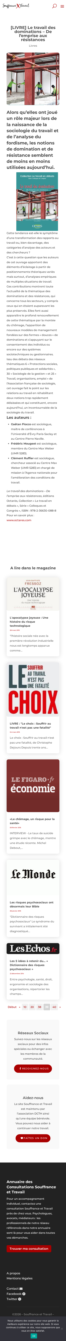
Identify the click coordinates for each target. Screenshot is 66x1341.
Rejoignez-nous (35, 1068)
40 (54, 1007)
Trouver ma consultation (29, 1249)
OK (34, 1336)
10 (25, 1007)
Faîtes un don (35, 1138)
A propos (13, 1273)
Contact (13, 1288)
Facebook (14, 1294)
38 (39, 1007)
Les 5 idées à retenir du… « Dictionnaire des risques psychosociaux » (29, 965)
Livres (33, 45)
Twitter (12, 1299)
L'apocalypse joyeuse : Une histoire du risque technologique (29, 621)
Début (12, 1007)
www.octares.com (19, 520)
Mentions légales (19, 1278)
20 (32, 1007)
